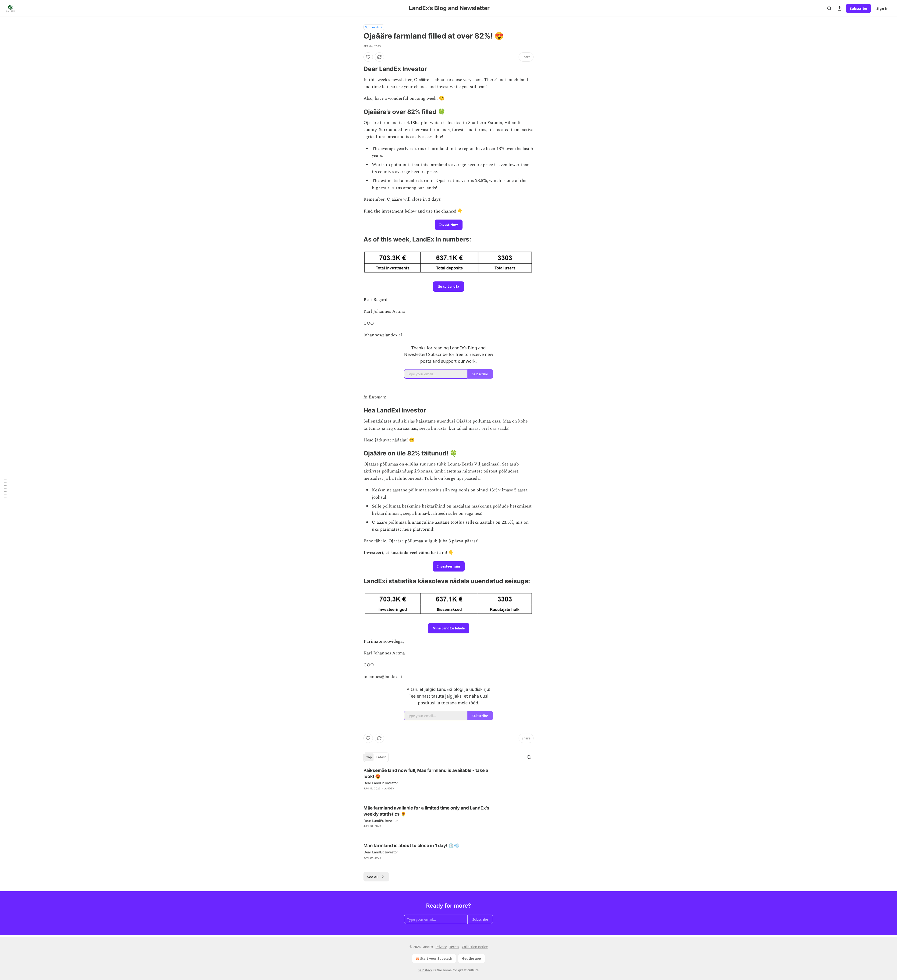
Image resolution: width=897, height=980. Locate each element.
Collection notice (475, 946)
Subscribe (858, 8)
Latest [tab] (381, 757)
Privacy (441, 946)
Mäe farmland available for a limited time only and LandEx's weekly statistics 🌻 (426, 811)
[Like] (368, 57)
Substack (425, 970)
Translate (373, 27)
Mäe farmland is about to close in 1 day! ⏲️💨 (411, 845)
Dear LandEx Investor (380, 783)
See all (373, 876)
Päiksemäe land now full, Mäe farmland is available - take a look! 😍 (425, 773)
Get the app (471, 958)
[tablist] (376, 757)
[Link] (357, 69)
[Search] (829, 8)
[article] (448, 782)
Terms (454, 946)
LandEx (389, 788)
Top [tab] (369, 757)
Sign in (882, 8)
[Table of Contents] (5, 490)
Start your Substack (436, 958)
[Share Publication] (839, 8)
